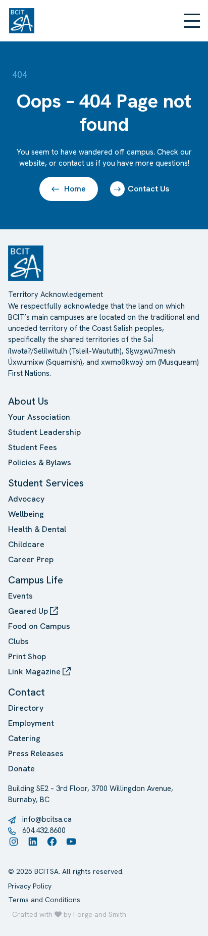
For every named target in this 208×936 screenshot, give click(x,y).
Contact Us (148, 188)
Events (20, 595)
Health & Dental (37, 529)
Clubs (18, 641)
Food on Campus (39, 626)
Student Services (46, 483)
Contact (26, 692)
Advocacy (26, 499)
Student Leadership (44, 432)
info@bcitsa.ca (47, 819)
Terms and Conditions (44, 899)
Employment (31, 723)
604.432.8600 (44, 830)
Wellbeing (26, 514)
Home (75, 188)
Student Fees (32, 447)
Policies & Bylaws (39, 462)
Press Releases (36, 753)
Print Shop (27, 656)
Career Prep (31, 559)
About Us (28, 401)
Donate (21, 768)
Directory (25, 708)
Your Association (39, 417)
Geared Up (29, 611)
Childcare (26, 544)
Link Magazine (35, 671)
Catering (24, 738)
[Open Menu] (192, 21)
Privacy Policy (29, 886)
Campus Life (35, 580)
